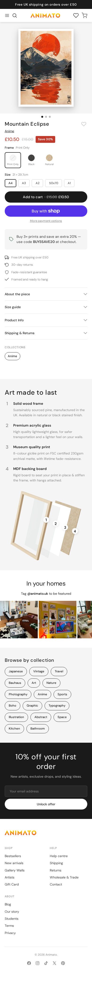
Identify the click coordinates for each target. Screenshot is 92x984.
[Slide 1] (42, 117)
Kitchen (14, 728)
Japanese (16, 671)
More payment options (46, 221)
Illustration (16, 717)
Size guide (13, 307)
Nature (51, 683)
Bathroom (37, 728)
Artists (9, 877)
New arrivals (14, 863)
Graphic (32, 706)
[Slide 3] (50, 117)
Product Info (14, 320)
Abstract (40, 717)
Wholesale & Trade (64, 877)
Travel (59, 671)
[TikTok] (46, 963)
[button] (14, 15)
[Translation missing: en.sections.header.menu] (7, 15)
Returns (55, 870)
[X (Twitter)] (54, 963)
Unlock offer (46, 804)
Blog (8, 904)
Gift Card (12, 884)
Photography (18, 694)
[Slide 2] (46, 117)
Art (34, 683)
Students (11, 918)
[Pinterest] (63, 963)
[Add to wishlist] (83, 124)
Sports (62, 694)
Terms (9, 925)
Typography (57, 706)
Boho (12, 706)
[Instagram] (37, 963)
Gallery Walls (15, 870)
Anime (9, 131)
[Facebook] (29, 963)
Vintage (38, 671)
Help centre (59, 856)
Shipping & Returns (19, 333)
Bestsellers (13, 856)
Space (62, 717)
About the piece (17, 294)
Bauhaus (15, 683)
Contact (56, 884)
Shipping (56, 863)
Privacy (10, 933)
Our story (12, 911)
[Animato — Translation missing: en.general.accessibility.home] (46, 832)
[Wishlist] (76, 15)
